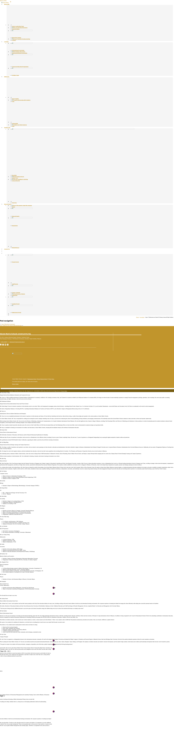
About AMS (6, 4)
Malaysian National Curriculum (19, 53)
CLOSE (54, 644)
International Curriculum (18, 50)
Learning (6, 41)
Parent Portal (15, 262)
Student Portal (15, 304)
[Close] (54, 594)
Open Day (14, 202)
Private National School (42, 379)
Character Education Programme (20, 66)
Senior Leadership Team (18, 26)
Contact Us (7, 249)
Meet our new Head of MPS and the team (10, 325)
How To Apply (15, 98)
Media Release (15, 247)
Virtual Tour (15, 178)
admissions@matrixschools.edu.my (17, 342)
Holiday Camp (15, 75)
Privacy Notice (15, 384)
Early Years (51, 379)
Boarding (14, 175)
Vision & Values (16, 29)
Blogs (13, 206)
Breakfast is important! (8, 324)
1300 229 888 (4, 342)
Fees (13, 101)
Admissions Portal (16, 312)
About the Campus (16, 37)
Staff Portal (15, 284)
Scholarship (15, 123)
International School (32, 379)
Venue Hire (14, 295)
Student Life (7, 127)
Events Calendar (16, 292)
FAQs (13, 126)
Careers (14, 40)
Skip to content (3, 0)
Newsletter (15, 225)
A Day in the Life (16, 180)
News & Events (7, 204)
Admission (6, 76)
